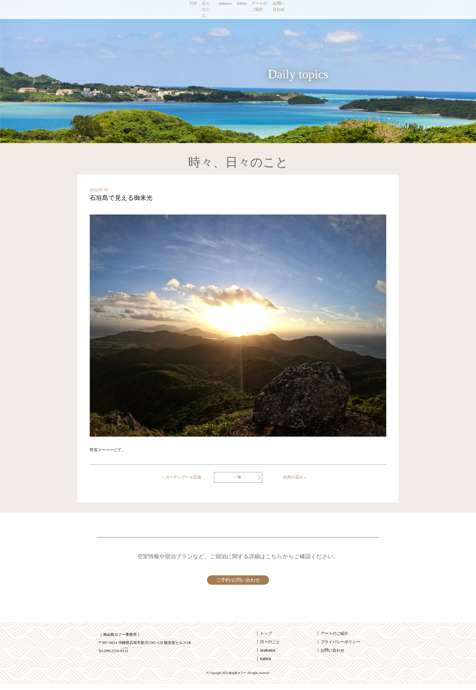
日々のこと (206, 9)
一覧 (238, 477)
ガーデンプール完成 (183, 477)
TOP (193, 3)
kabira (241, 3)
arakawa (225, 3)
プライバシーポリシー (340, 642)
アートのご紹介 (259, 6)
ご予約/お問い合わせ (238, 580)
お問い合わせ (279, 6)
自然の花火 (293, 477)
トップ (266, 633)
